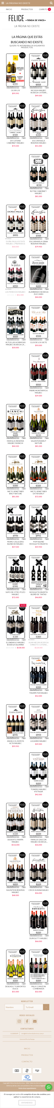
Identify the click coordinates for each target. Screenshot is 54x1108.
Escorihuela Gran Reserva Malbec (38, 242)
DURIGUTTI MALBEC (38, 938)
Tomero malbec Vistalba (39, 790)
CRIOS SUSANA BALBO (39, 890)
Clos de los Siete (38, 342)
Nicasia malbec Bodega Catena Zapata (38, 91)
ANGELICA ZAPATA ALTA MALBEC (15, 742)
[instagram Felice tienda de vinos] (19, 1021)
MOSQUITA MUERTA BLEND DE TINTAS (38, 593)
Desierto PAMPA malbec (15, 840)
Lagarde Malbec (38, 741)
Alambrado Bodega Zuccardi (38, 293)
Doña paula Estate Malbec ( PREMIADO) (15, 242)
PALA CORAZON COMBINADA (38, 987)
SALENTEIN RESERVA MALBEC (15, 891)
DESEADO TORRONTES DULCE (15, 987)
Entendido (27, 1103)
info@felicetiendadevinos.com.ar (32, 1033)
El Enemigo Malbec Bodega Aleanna (15, 643)
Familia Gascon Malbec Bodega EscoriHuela (38, 840)
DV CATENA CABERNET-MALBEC (15, 142)
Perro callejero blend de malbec (15, 543)
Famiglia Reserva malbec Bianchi (15, 442)
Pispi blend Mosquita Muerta (38, 543)
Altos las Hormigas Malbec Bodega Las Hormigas (16, 343)
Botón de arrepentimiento (27, 1088)
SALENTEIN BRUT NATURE (38, 442)
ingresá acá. (44, 1085)
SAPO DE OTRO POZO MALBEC (15, 593)
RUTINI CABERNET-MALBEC (38, 192)
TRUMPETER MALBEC (38, 693)
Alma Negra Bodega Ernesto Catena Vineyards (39, 643)
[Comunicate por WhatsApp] (48, 1087)
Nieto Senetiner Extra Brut (39, 492)
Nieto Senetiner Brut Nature (15, 492)
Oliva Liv (15, 90)
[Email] (35, 1021)
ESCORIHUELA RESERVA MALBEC (38, 142)
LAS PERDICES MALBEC (15, 292)
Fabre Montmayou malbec (38, 391)
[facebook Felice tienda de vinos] (27, 1021)
